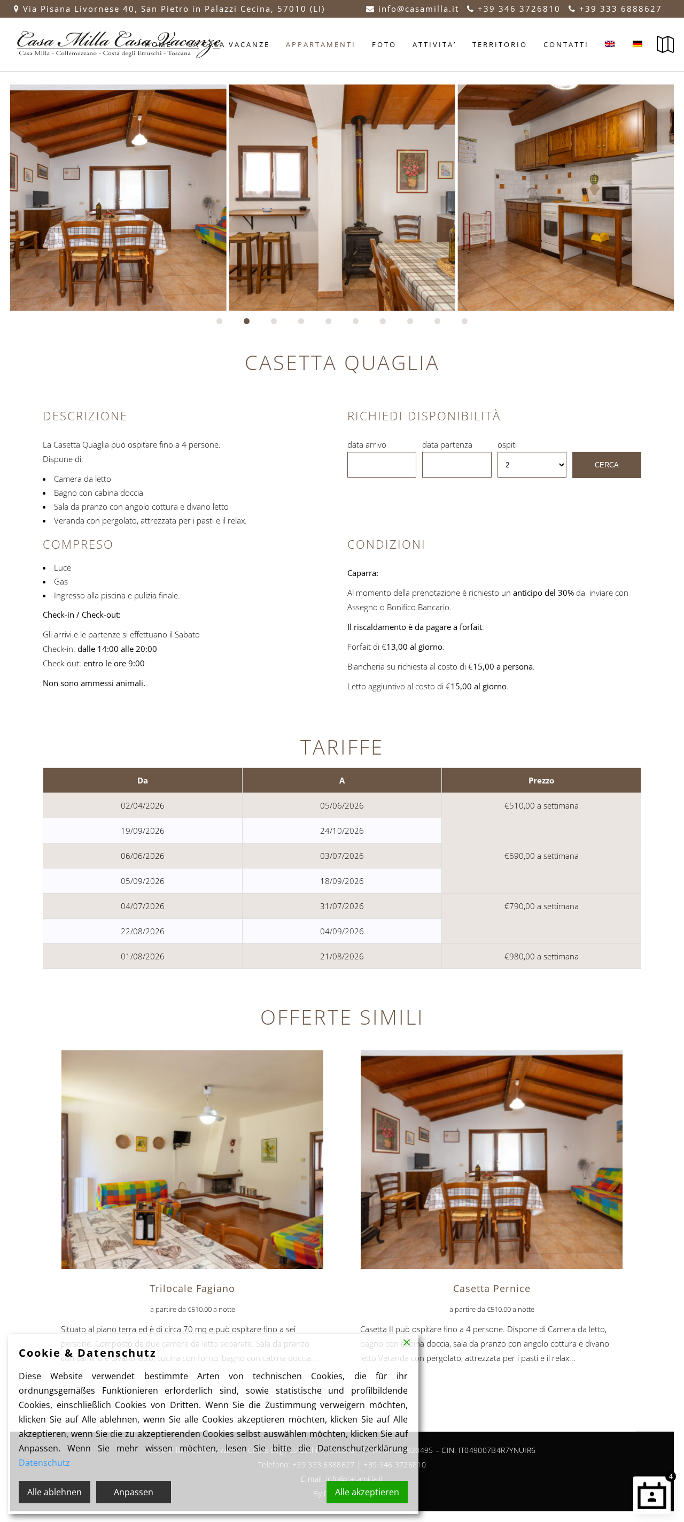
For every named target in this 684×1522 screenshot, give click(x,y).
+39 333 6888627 (619, 8)
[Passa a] (611, 44)
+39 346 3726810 (518, 8)
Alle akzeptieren (367, 1492)
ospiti (507, 444)
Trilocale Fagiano (192, 1288)
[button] (219, 321)
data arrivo (366, 444)
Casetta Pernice (492, 1288)
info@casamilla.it (417, 8)
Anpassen (133, 1492)
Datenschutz (44, 1463)
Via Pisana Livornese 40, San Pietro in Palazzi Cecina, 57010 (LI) (174, 8)
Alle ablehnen (54, 1492)
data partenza (447, 444)
